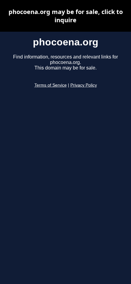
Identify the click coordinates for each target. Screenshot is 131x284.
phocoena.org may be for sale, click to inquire (66, 16)
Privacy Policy (83, 85)
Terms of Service (50, 85)
